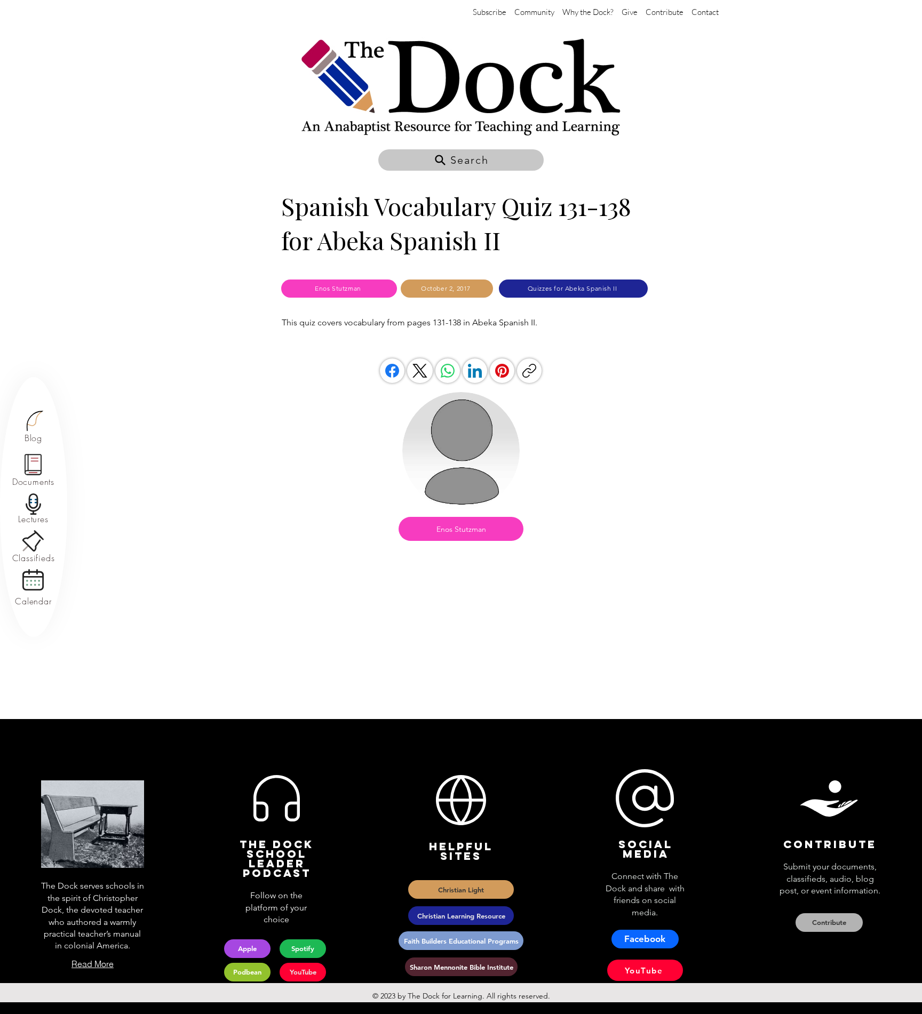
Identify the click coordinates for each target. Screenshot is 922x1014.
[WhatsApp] (447, 370)
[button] (461, 160)
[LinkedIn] (475, 370)
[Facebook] (392, 370)
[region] (33, 427)
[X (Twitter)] (420, 370)
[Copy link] (529, 370)
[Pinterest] (502, 370)
